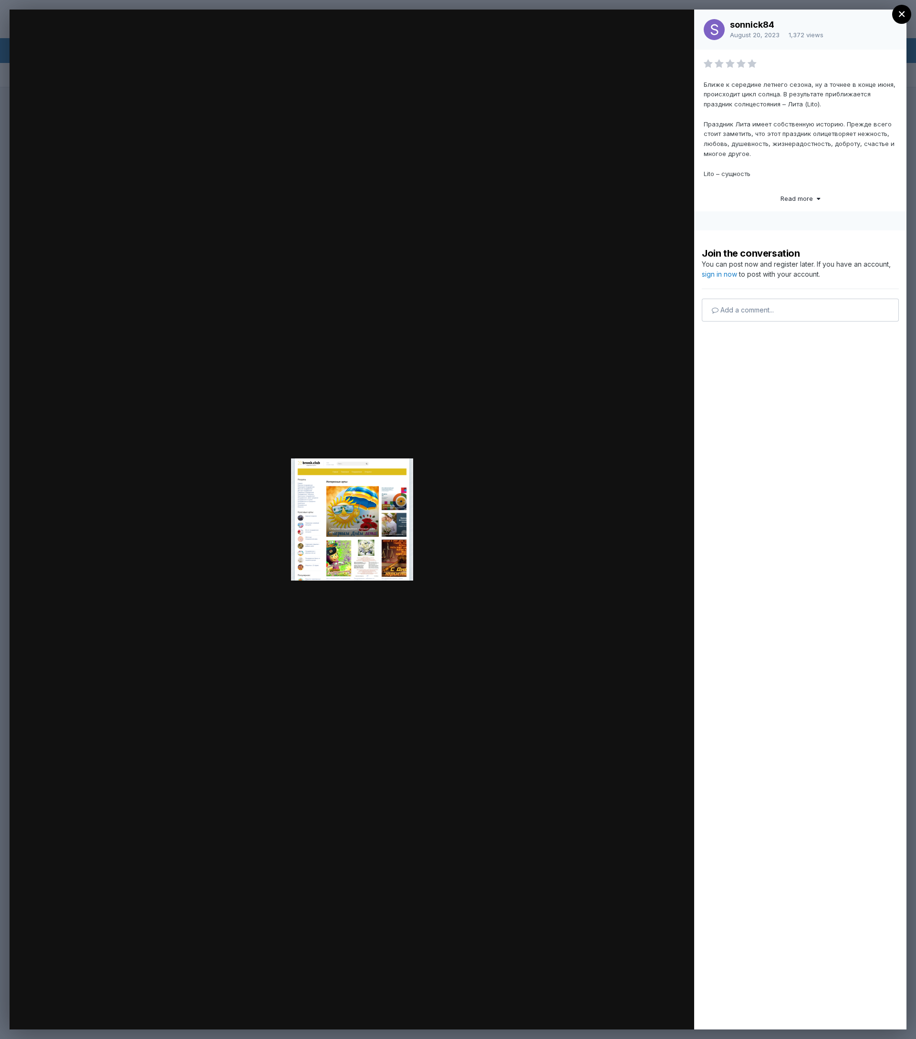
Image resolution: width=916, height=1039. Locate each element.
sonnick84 (752, 25)
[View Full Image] (678, 27)
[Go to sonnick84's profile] (714, 29)
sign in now (719, 274)
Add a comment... (746, 310)
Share (662, 1012)
